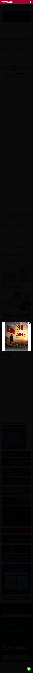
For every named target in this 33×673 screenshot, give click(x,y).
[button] (29, 669)
